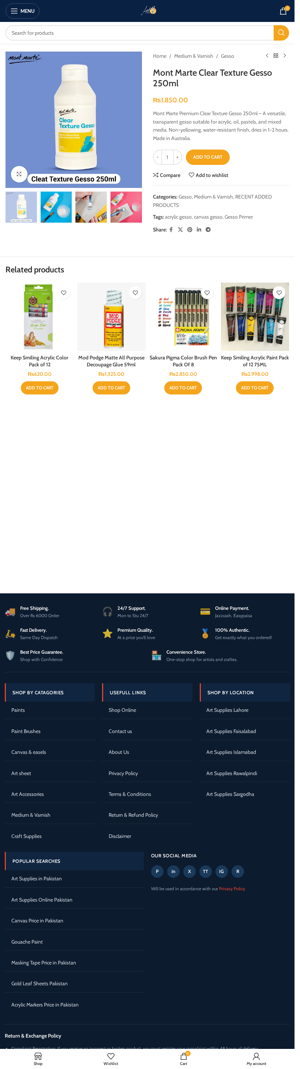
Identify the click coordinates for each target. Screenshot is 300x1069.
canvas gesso (208, 217)
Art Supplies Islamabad (231, 752)
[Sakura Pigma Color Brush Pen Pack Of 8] (183, 317)
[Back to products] (275, 56)
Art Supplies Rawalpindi (231, 773)
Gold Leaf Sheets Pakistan (39, 983)
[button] (40, 387)
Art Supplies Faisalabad (231, 731)
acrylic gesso (178, 217)
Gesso (227, 56)
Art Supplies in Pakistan (36, 878)
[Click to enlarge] (19, 174)
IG (221, 871)
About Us (119, 752)
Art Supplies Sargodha (230, 794)
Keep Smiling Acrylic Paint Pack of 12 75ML (255, 361)
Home (159, 56)
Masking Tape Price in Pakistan (43, 962)
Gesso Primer (239, 217)
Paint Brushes (26, 731)
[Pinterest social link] (190, 230)
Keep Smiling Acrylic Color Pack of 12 (39, 361)
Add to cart (207, 157)
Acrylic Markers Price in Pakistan (45, 1004)
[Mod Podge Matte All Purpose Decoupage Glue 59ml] (111, 317)
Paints (18, 710)
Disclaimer (120, 836)
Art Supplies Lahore (227, 710)
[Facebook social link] (171, 230)
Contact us (120, 731)
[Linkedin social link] (199, 230)
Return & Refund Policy (133, 815)
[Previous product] (267, 56)
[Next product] (284, 56)
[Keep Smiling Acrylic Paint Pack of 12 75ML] (255, 317)
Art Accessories (27, 794)
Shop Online (122, 710)
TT (205, 871)
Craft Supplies (26, 836)
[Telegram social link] (208, 230)
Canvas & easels (28, 752)
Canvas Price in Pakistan (37, 920)
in (173, 871)
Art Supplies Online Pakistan (41, 899)
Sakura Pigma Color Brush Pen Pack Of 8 (183, 361)
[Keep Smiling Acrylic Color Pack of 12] (39, 317)
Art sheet (21, 773)
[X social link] (180, 230)
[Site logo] (147, 10)
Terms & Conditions (130, 794)
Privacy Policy (123, 773)
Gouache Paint (27, 941)
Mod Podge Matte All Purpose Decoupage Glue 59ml (111, 361)
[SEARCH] (281, 33)
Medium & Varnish (193, 56)
